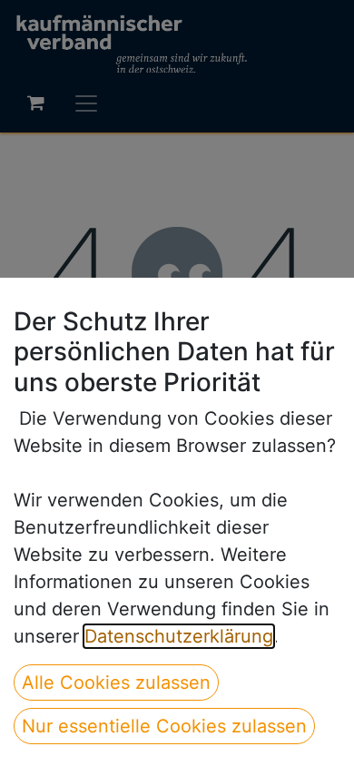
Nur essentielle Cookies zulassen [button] (164, 726)
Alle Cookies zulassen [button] (116, 682)
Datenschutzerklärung (178, 636)
